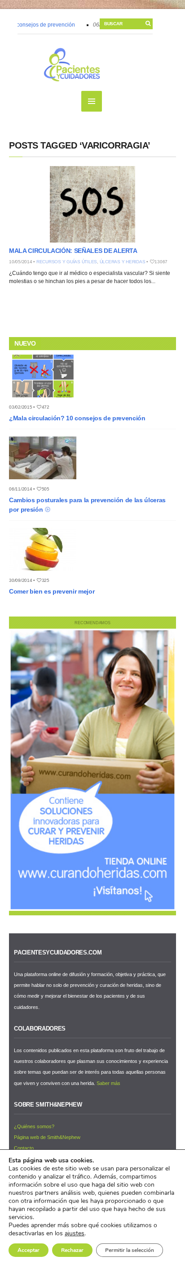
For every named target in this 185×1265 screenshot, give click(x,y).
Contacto (24, 1148)
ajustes (74, 1233)
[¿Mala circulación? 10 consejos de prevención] (46, 400)
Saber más (108, 1083)
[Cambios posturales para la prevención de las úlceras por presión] (46, 482)
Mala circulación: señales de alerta (73, 250)
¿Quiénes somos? (34, 1126)
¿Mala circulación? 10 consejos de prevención (77, 418)
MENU (91, 101)
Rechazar (72, 1250)
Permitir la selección (129, 1250)
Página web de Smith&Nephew (47, 1137)
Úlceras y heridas (122, 261)
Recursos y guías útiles (66, 261)
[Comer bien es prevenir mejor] (46, 573)
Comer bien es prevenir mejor (51, 591)
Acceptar (29, 1250)
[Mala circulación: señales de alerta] (92, 204)
